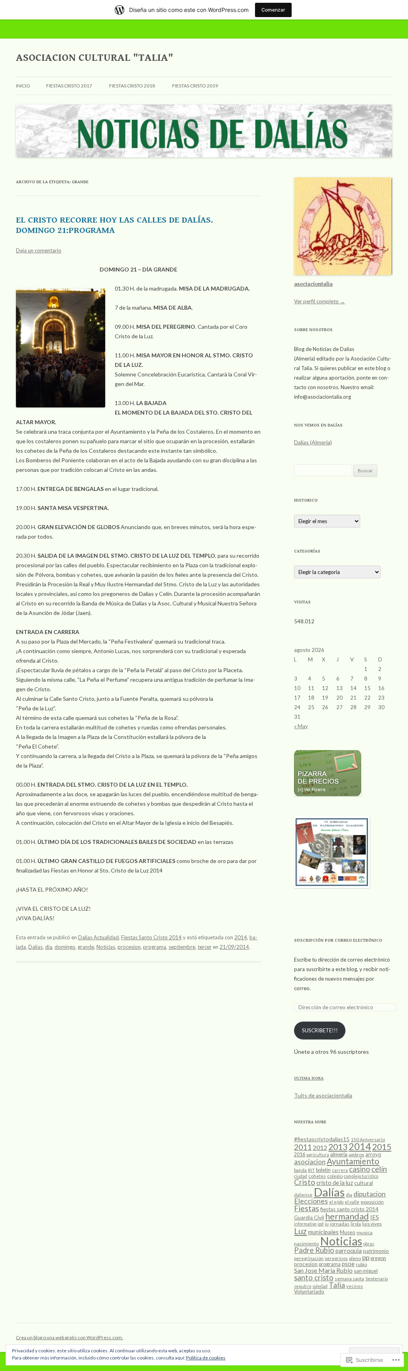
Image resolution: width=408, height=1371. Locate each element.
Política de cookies (206, 1358)
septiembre (182, 947)
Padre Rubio (314, 1250)
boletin (323, 1170)
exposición (372, 1202)
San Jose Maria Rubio (323, 1270)
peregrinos (336, 1258)
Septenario (376, 1278)
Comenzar (273, 10)
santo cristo (313, 1277)
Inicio (23, 86)
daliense (303, 1194)
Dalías (35, 947)
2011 (303, 1147)
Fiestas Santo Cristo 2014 (151, 937)
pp (365, 1257)
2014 (240, 937)
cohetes (317, 1176)
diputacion (369, 1194)
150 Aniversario (368, 1139)
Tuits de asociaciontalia (323, 1095)
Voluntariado (309, 1291)
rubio (361, 1264)
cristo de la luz (334, 1182)
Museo (347, 1232)
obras (368, 1243)
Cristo (304, 1182)
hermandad (347, 1216)
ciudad (300, 1176)
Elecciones (311, 1201)
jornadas (339, 1224)
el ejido (336, 1201)
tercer (205, 947)
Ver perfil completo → (319, 301)
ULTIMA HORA (309, 1078)
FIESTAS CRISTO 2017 (69, 86)
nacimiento (306, 1244)
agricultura (317, 1154)
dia (48, 947)
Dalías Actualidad (98, 937)
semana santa (349, 1279)
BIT (311, 1170)
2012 (320, 1147)
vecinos (354, 1286)
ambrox (356, 1154)
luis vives (372, 1224)
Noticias (105, 947)
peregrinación (309, 1258)
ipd (321, 1223)
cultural (363, 1183)
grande (86, 947)
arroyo (373, 1154)
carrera (340, 1170)
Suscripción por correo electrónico (338, 940)
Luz (300, 1231)
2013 (337, 1147)
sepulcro (302, 1286)
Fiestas (306, 1208)
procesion (129, 947)
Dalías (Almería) (313, 442)
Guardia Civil (309, 1217)
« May (301, 726)
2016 (299, 1155)
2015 (381, 1147)
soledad (320, 1286)
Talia (337, 1285)
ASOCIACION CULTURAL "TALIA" (94, 58)
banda (300, 1170)
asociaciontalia (313, 284)
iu (327, 1223)
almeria (338, 1154)
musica (365, 1232)
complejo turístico (361, 1176)
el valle (352, 1201)
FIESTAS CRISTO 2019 (195, 86)
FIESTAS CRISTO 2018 (132, 86)
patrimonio (376, 1251)
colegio (335, 1176)
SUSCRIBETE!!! (320, 1030)
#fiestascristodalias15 (321, 1139)
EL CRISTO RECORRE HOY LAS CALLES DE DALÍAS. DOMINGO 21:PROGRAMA (114, 225)
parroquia (348, 1250)
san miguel (366, 1271)
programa (154, 947)
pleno (355, 1258)
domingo (65, 947)
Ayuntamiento (353, 1161)
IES (374, 1217)
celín (379, 1168)
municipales (323, 1231)
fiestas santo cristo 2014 (349, 1209)
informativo (305, 1223)
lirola (356, 1223)
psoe (348, 1263)
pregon (378, 1258)
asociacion (310, 1162)
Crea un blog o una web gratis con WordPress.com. (69, 1337)
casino (359, 1169)
